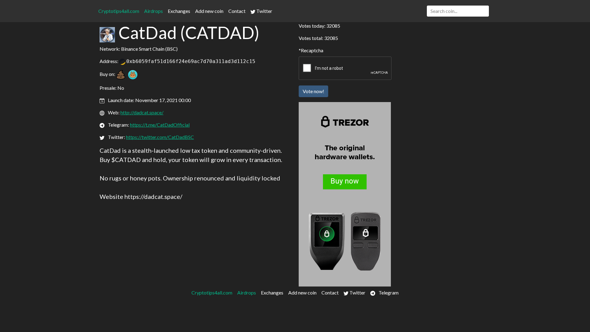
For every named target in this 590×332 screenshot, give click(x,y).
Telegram (388, 292)
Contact (237, 11)
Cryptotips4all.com (118, 11)
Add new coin (209, 11)
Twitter (263, 11)
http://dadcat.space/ (141, 112)
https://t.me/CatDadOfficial (160, 125)
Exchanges (179, 11)
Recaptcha (312, 50)
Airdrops (153, 11)
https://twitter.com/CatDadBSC (160, 137)
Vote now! (313, 91)
